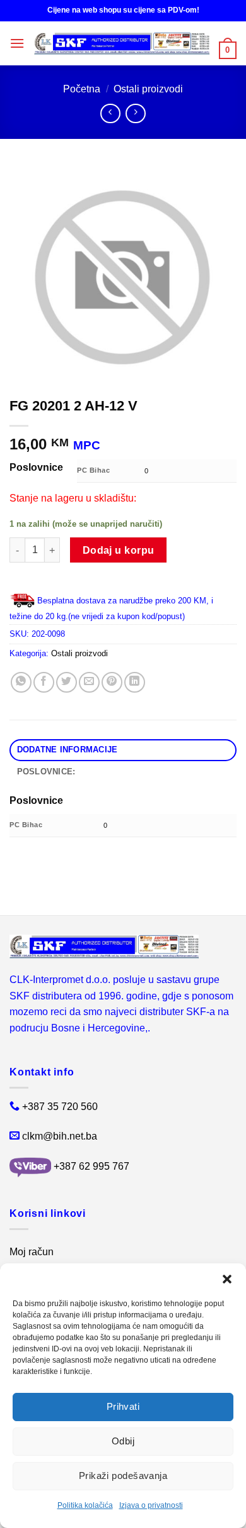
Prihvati (123, 1406)
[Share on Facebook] (43, 682)
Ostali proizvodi (148, 89)
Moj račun (31, 1251)
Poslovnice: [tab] (46, 771)
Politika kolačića (85, 1505)
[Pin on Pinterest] (112, 682)
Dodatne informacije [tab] (67, 749)
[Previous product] (135, 113)
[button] (227, 1279)
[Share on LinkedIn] (134, 682)
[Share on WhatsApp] (21, 682)
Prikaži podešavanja (123, 1475)
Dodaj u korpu (119, 550)
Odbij (123, 1441)
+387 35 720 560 (60, 1106)
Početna (81, 89)
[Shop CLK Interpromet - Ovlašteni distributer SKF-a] (121, 43)
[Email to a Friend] (89, 682)
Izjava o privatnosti (151, 1505)
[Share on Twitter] (66, 682)
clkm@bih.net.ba (59, 1136)
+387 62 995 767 (91, 1166)
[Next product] (110, 113)
